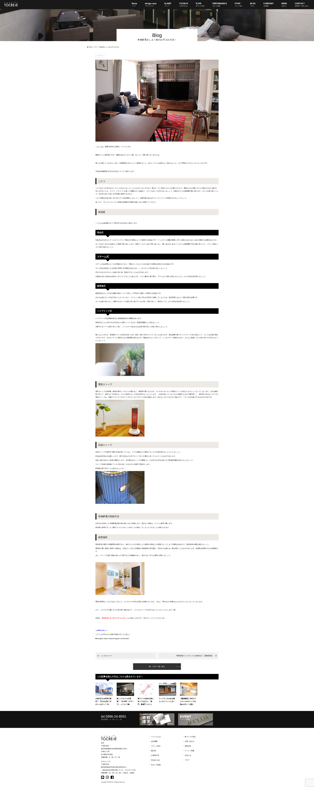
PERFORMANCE (219, 4)
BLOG (252, 4)
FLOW (200, 4)
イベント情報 (189, 751)
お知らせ (188, 755)
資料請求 (188, 746)
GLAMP (167, 4)
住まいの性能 (156, 765)
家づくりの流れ (190, 737)
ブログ (187, 760)
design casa (150, 4)
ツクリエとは (156, 737)
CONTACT (301, 4)
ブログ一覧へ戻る (157, 666)
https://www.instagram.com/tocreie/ (116, 638)
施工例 (153, 751)
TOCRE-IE (183, 4)
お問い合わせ (189, 741)
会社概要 (154, 741)
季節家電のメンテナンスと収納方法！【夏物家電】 (194, 656)
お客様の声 (155, 755)
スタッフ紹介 (156, 746)
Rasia (134, 4)
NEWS (284, 4)
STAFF (238, 4)
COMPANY (268, 4)
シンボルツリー (106, 656)
